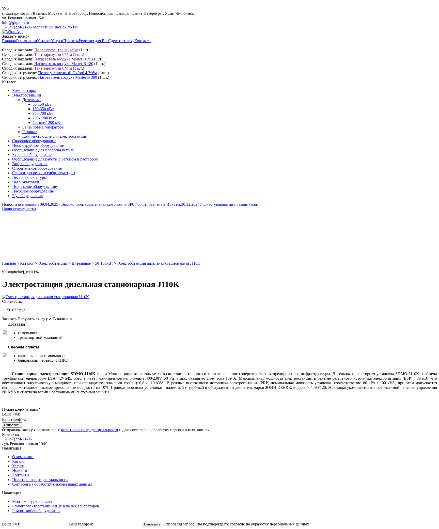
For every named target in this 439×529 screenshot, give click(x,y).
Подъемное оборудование (34, 186)
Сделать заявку (121, 41)
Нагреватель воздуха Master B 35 (62, 59)
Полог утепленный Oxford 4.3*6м (67, 73)
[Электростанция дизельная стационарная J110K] (45, 297)
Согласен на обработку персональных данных (52, 484)
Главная (9, 41)
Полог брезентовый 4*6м (56, 50)
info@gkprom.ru (15, 22)
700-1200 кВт (44, 118)
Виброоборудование (30, 164)
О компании (26, 41)
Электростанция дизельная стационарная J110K (158, 263)
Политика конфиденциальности (40, 479)
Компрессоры (24, 90)
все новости (28, 204)
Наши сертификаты (19, 209)
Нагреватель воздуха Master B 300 (67, 77)
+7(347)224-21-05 (17, 439)
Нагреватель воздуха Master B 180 (63, 63)
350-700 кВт (43, 113)
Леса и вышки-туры (29, 177)
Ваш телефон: (14, 419)
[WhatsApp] (12, 31)
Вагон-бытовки (25, 182)
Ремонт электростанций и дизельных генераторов (55, 506)
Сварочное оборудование (34, 141)
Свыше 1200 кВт (47, 122)
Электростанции (26, 95)
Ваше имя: (11, 414)
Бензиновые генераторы (43, 127)
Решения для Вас (93, 41)
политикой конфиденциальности (89, 430)
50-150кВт (104, 263)
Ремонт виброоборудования (36, 510)
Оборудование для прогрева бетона (43, 150)
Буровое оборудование (32, 154)
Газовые (29, 132)
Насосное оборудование (33, 191)
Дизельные (31, 100)
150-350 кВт (43, 109)
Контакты (142, 41)
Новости (19, 470)
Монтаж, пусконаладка (32, 501)
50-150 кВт (42, 104)
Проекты (71, 41)
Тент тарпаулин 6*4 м (53, 54)
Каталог (44, 41)
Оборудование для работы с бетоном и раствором (55, 159)
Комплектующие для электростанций (54, 136)
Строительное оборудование (37, 168)
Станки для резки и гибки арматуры (43, 173)
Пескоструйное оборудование (38, 145)
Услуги (57, 41)
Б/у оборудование (27, 196)
